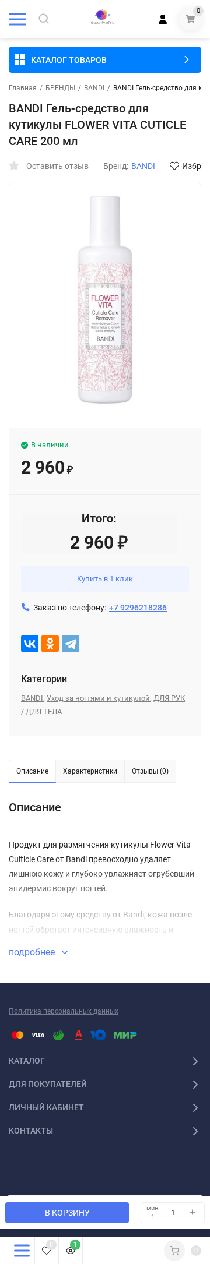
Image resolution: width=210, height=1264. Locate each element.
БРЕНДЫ (60, 87)
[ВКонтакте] (29, 643)
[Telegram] (70, 643)
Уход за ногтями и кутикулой (98, 698)
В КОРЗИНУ (67, 1212)
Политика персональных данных (63, 1011)
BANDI (94, 87)
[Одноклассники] (50, 643)
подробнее (33, 952)
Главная (23, 87)
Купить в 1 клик (105, 578)
